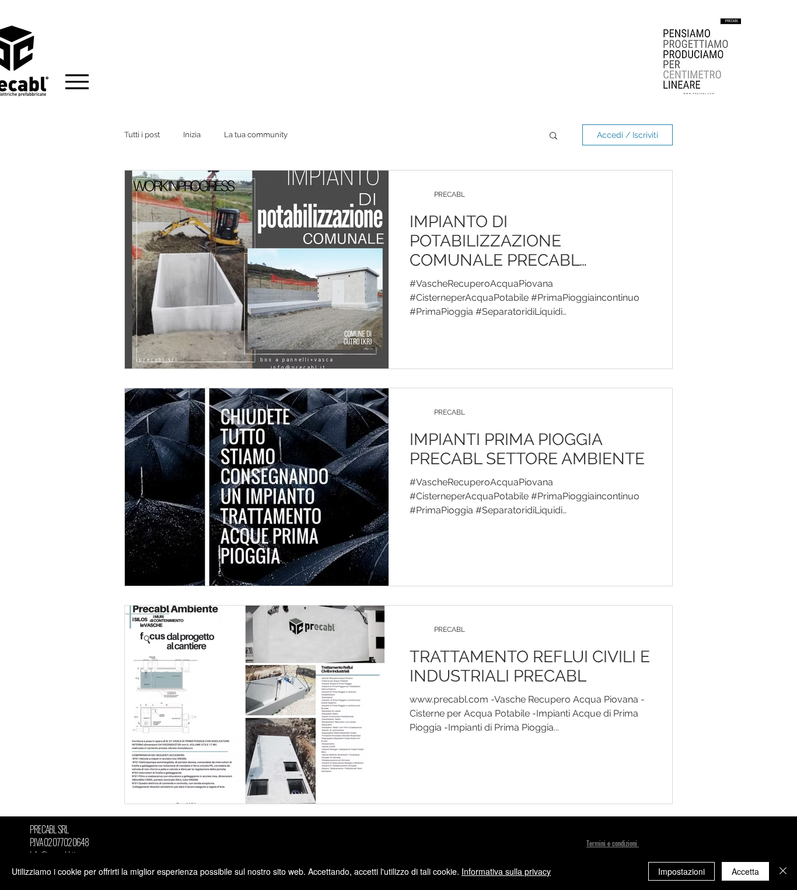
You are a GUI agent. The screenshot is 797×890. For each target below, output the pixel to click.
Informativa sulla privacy (506, 871)
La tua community (256, 134)
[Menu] (77, 81)
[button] (553, 136)
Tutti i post (142, 134)
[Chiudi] (783, 871)
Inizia (192, 134)
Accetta (745, 871)
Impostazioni (681, 871)
